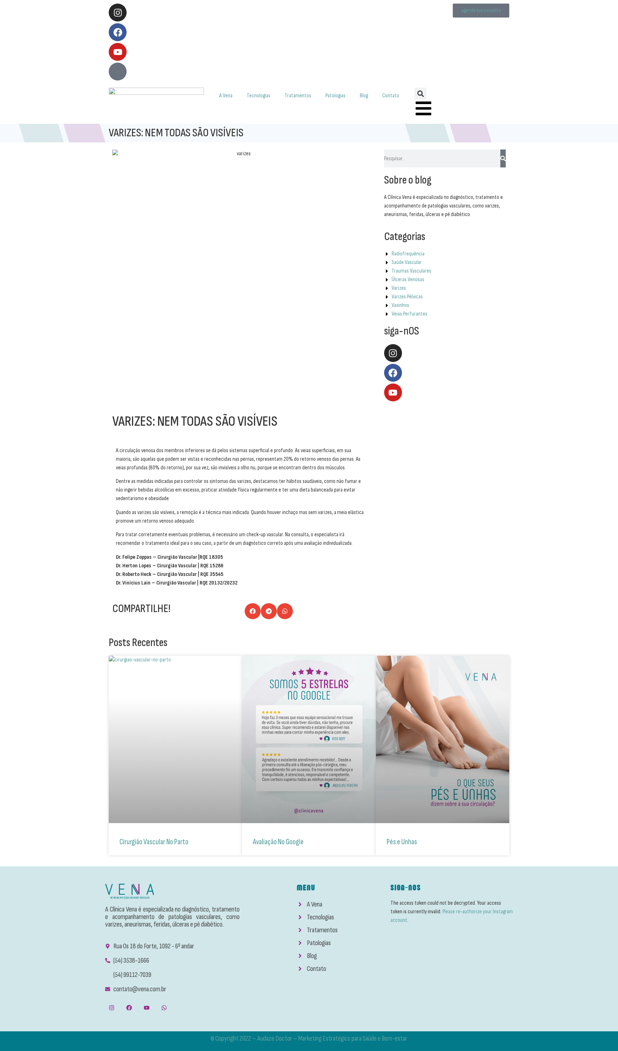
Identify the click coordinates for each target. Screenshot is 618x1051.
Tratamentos (298, 95)
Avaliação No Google (278, 841)
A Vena (225, 95)
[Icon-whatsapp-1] (118, 71)
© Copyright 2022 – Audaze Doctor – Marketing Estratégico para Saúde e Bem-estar (309, 1038)
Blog (364, 95)
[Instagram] (118, 12)
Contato (390, 95)
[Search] (503, 158)
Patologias (335, 95)
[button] (420, 93)
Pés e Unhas (402, 841)
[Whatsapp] (164, 1008)
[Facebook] (118, 32)
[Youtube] (118, 52)
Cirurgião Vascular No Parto (153, 841)
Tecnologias (258, 95)
